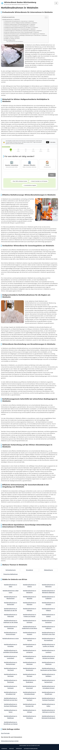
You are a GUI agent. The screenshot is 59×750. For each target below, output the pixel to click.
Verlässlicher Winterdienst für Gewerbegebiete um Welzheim (20, 25)
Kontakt (11, 748)
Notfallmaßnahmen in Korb (10, 638)
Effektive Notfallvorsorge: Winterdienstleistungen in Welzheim (20, 24)
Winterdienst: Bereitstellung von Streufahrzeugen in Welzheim (20, 29)
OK (47, 142)
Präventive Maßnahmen (10, 574)
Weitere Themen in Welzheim (12, 37)
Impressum (19, 748)
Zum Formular (5, 733)
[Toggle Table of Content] (45, 17)
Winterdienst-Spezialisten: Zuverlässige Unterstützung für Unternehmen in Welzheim (26, 35)
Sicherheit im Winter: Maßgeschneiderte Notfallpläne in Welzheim (21, 22)
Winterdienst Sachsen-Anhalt (9, 741)
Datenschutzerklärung (31, 748)
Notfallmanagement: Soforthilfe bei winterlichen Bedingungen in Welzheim (23, 30)
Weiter (52, 175)
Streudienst (29, 570)
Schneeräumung (11, 570)
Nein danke (52, 142)
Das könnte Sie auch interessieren (16, 41)
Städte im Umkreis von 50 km (12, 38)
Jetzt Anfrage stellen (10, 40)
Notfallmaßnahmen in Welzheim (11, 19)
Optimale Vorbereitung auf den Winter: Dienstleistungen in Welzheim (22, 32)
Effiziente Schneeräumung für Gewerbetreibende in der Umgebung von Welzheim (25, 33)
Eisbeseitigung (48, 570)
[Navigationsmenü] (56, 3)
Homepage (4, 748)
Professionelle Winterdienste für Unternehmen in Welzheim (19, 21)
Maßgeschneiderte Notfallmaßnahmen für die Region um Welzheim (21, 27)
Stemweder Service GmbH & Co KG (29, 745)
